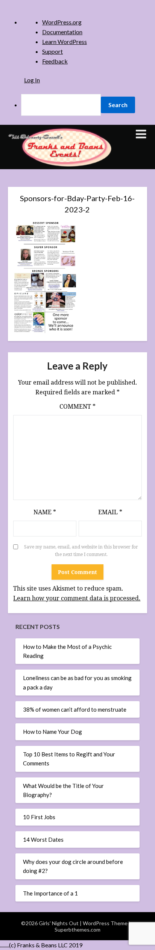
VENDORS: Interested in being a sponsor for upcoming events (79, 318)
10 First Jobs (39, 817)
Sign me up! (77, 378)
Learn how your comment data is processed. (76, 598)
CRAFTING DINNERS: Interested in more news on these (80, 265)
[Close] (119, 78)
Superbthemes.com (77, 929)
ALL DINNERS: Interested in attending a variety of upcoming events (75, 248)
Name (44, 512)
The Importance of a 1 (50, 893)
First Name (48, 182)
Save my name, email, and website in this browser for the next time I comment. (81, 551)
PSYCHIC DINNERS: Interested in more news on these (78, 300)
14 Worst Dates (43, 839)
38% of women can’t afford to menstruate (74, 709)
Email (110, 512)
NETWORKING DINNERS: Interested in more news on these (78, 283)
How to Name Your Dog (52, 731)
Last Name (47, 207)
